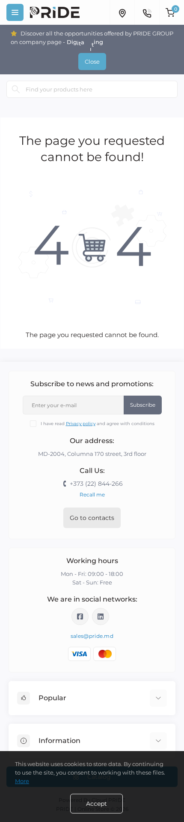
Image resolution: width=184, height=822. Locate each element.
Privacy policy (80, 423)
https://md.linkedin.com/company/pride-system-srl (100, 616)
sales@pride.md (92, 636)
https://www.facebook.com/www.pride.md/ (80, 616)
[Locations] (122, 12)
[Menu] (15, 12)
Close (92, 61)
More (22, 781)
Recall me (92, 494)
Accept (96, 803)
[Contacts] (146, 12)
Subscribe (142, 405)
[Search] (15, 89)
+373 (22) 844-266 (96, 483)
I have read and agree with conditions (97, 423)
